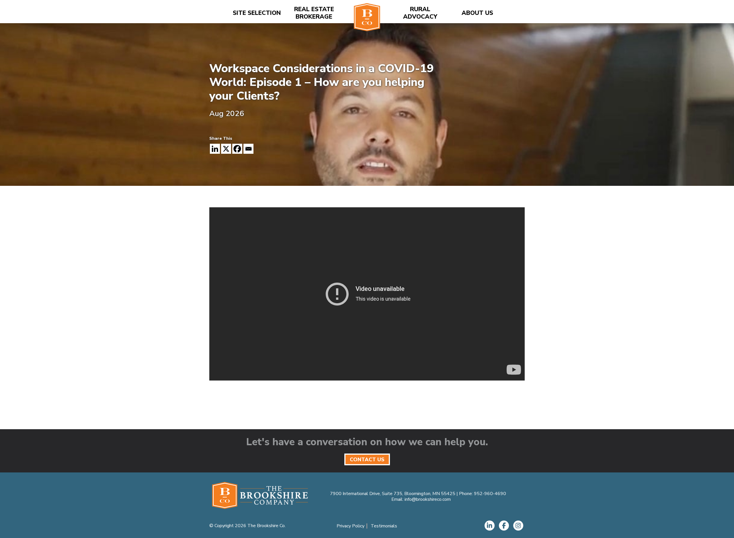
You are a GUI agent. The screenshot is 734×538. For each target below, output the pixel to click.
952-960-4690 (490, 493)
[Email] (248, 149)
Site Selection (257, 13)
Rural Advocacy (420, 13)
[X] (226, 149)
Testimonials (384, 526)
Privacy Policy (350, 526)
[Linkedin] (215, 149)
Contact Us (367, 459)
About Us (477, 13)
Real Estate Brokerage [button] (314, 13)
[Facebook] (237, 149)
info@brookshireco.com (428, 499)
